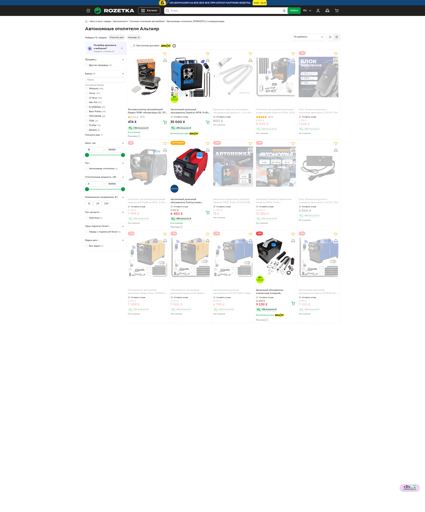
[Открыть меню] (88, 10)
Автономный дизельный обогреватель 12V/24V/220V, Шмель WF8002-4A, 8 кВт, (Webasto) (233, 292)
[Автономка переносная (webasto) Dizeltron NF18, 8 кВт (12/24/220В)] (233, 167)
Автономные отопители (103, 169)
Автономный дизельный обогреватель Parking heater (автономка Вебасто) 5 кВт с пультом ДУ (185, 201)
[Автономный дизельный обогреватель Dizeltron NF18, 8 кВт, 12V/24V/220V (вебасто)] (190, 77)
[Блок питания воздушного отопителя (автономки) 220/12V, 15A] (319, 77)
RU (305, 10)
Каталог (152, 10)
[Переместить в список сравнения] (165, 60)
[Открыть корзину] (336, 10)
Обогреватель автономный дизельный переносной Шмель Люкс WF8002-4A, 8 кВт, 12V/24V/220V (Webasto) (187, 292)
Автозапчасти (120, 21)
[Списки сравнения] (327, 10)
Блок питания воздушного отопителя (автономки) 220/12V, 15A (318, 111)
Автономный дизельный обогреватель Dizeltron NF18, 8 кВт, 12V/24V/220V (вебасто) (189, 112)
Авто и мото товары (100, 21)
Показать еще (92, 135)
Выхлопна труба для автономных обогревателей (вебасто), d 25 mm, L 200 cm (232, 112)
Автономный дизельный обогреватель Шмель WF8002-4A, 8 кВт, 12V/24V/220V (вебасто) (318, 292)
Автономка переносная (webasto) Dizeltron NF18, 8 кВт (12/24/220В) (231, 201)
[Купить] (165, 122)
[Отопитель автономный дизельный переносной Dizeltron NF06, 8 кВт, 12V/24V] (148, 167)
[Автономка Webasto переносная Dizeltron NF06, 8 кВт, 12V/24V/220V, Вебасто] (276, 167)
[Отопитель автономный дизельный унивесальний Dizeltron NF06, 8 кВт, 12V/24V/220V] (276, 77)
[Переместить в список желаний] (165, 53)
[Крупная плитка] (330, 37)
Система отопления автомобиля (147, 21)
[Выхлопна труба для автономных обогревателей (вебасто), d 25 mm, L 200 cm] (233, 77)
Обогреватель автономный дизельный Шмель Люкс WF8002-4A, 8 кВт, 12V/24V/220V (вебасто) (147, 292)
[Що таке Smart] (174, 45)
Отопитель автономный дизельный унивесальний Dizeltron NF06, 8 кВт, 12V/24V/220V (276, 112)
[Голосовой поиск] (284, 10)
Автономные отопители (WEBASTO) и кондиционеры (195, 21)
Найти (294, 10)
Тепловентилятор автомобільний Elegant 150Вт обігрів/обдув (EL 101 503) (147, 112)
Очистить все (117, 38)
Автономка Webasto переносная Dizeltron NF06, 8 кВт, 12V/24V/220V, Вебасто (273, 201)
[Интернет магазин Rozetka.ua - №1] (114, 10)
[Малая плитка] (336, 37)
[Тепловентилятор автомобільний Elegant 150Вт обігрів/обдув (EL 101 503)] (148, 77)
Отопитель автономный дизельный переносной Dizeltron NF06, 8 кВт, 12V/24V (146, 201)
